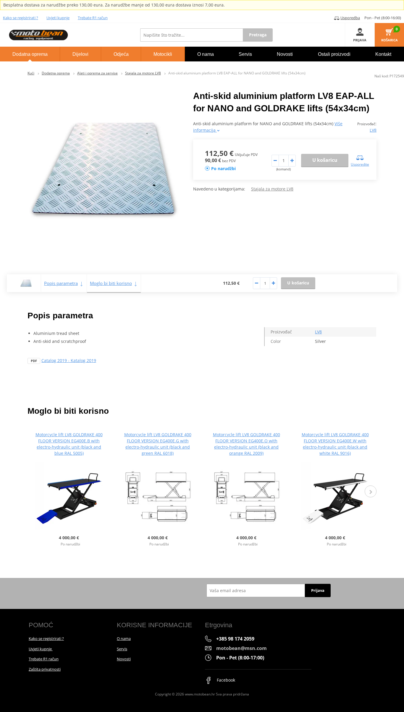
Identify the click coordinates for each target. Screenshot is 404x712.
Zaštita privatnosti (45, 669)
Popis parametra (61, 283)
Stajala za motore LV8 (143, 73)
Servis (122, 648)
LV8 (373, 130)
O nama (124, 638)
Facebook (225, 680)
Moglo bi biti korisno (111, 283)
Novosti (124, 659)
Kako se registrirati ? (20, 17)
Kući (31, 73)
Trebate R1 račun (93, 17)
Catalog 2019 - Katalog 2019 (68, 360)
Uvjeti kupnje (58, 17)
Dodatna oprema (56, 73)
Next (370, 491)
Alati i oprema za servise (97, 73)
